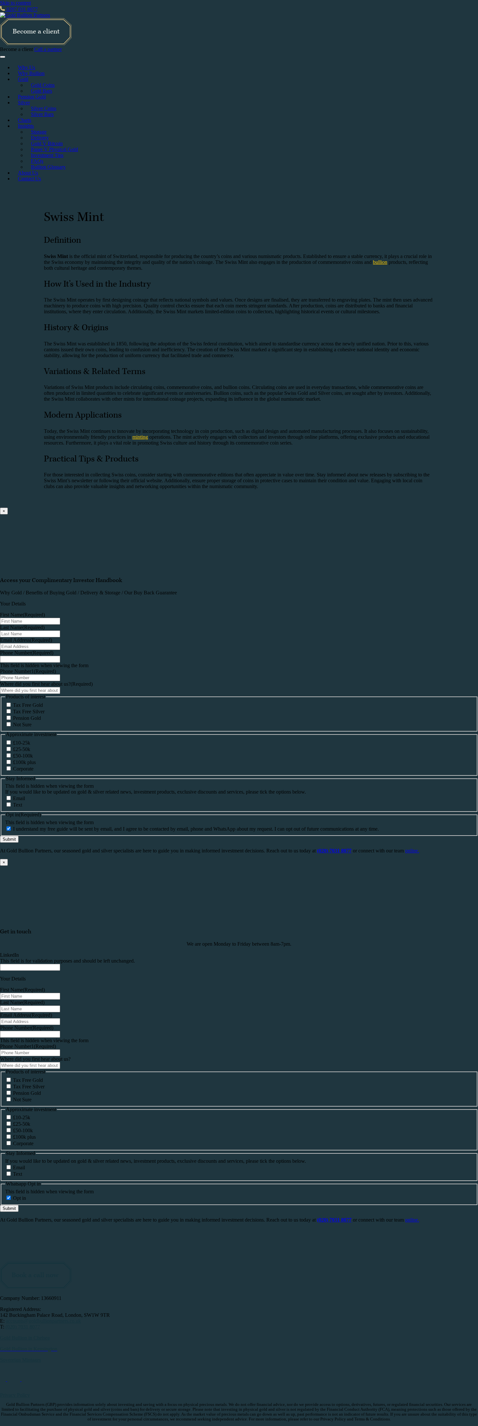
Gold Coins (43, 85)
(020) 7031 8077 (23, 1326)
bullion (380, 262)
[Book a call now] (36, 1287)
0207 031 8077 (21, 9)
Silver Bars (42, 114)
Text (17, 805)
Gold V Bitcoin (47, 143)
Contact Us (29, 178)
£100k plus (24, 762)
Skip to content (15, 3)
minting (140, 437)
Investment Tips (47, 155)
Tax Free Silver (29, 711)
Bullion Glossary (48, 167)
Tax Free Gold (28, 705)
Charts (24, 120)
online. (412, 850)
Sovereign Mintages (20, 1360)
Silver (24, 102)
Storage (38, 132)
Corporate (23, 768)
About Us (28, 172)
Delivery (40, 137)
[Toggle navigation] (2, 57)
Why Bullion (31, 73)
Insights (26, 126)
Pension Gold (32, 96)
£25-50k (21, 749)
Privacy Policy (15, 1395)
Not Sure (22, 724)
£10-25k (21, 742)
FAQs (37, 161)
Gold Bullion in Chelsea (25, 1338)
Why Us (26, 67)
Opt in (19, 1198)
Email (19, 798)
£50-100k (23, 755)
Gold (23, 79)
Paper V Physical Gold (54, 149)
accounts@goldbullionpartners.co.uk (43, 1321)
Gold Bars (41, 91)
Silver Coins (43, 108)
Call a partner (48, 49)
